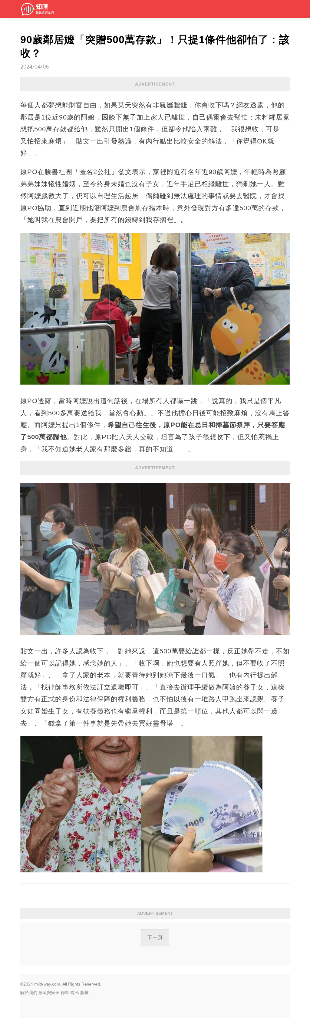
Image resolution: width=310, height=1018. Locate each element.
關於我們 (28, 992)
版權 (84, 992)
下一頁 (155, 937)
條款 (65, 992)
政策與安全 (49, 992)
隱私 (75, 992)
